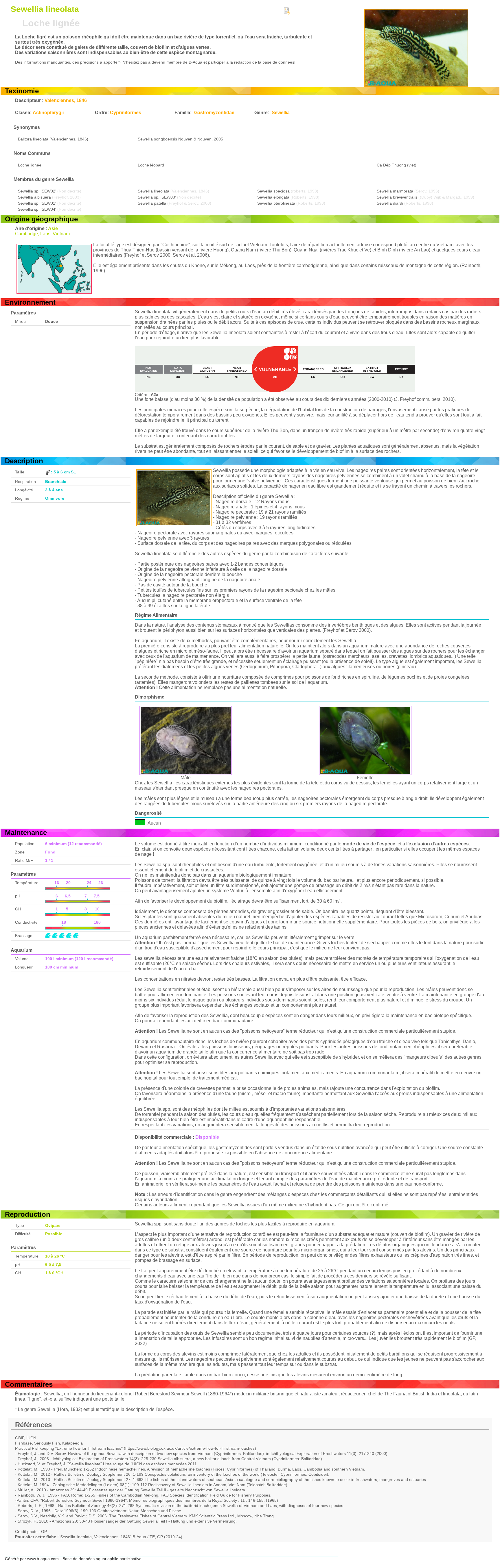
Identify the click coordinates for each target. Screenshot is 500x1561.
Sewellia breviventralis (397, 197)
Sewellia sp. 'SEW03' (157, 197)
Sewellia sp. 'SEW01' (37, 203)
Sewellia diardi (390, 203)
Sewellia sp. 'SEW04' (37, 209)
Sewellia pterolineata (276, 203)
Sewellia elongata (273, 197)
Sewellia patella (152, 203)
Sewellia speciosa (273, 191)
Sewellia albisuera (34, 197)
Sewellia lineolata (153, 191)
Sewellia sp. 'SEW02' (37, 191)
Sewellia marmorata (395, 191)
